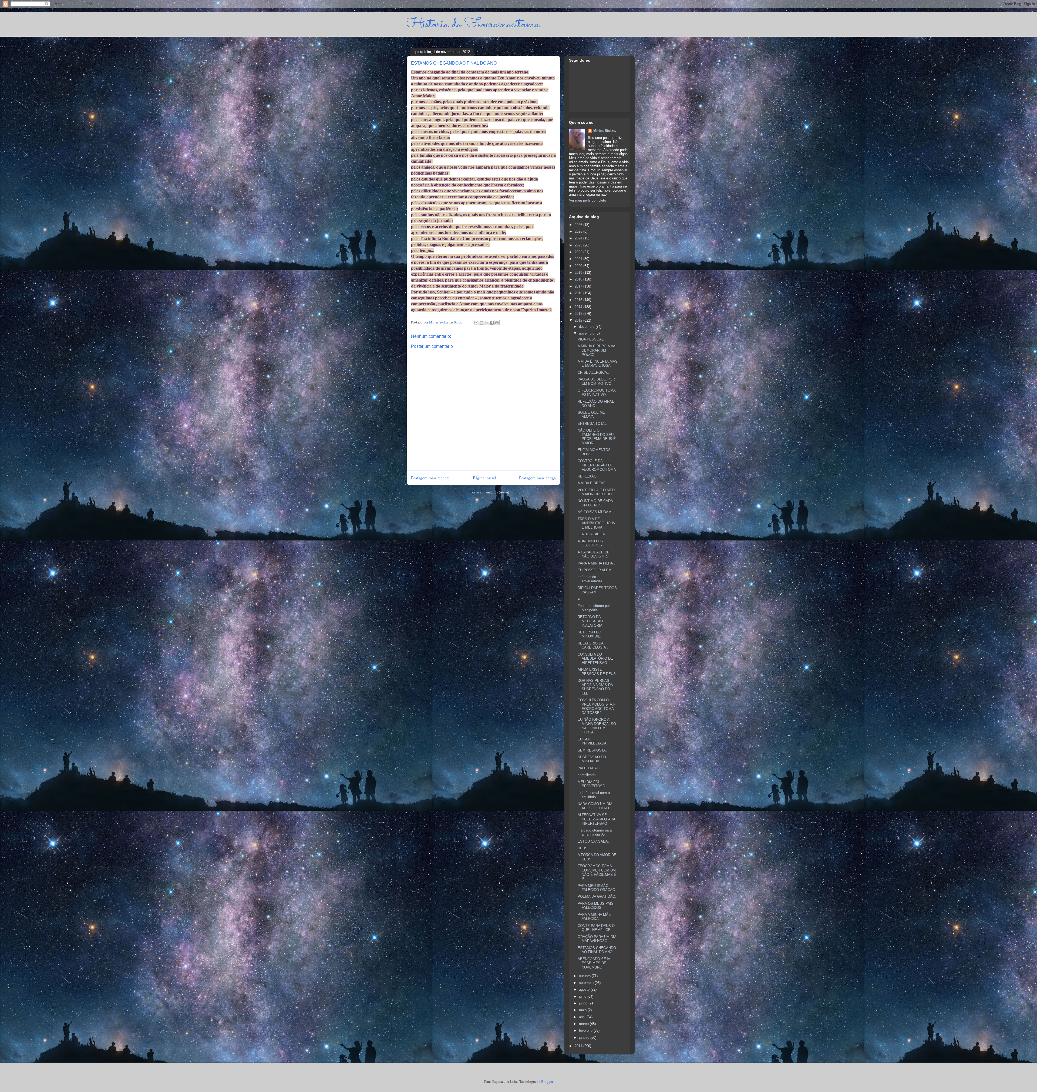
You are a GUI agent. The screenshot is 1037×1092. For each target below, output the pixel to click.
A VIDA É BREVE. (592, 483)
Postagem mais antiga (537, 477)
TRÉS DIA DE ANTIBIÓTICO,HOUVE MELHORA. (596, 523)
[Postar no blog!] (481, 322)
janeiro (584, 1038)
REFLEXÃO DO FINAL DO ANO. (596, 403)
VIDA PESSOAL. (591, 339)
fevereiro (586, 1030)
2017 (579, 286)
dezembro (587, 327)
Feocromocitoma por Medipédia (594, 608)
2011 (579, 1046)
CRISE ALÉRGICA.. (593, 372)
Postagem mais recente (430, 477)
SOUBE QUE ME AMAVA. (591, 414)
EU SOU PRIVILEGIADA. (593, 741)
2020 (579, 266)
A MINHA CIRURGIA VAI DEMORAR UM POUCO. (597, 350)
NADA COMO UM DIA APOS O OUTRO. (595, 806)
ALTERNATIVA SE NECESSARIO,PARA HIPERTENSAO (596, 819)
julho (583, 996)
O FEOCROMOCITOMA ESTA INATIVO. (596, 392)
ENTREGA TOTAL (592, 424)
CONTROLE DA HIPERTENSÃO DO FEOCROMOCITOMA (597, 465)
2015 (579, 300)
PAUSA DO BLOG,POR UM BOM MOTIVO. (596, 381)
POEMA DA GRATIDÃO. (597, 896)
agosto (585, 989)
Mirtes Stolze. (604, 131)
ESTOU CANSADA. (593, 841)
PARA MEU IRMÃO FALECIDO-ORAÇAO (596, 888)
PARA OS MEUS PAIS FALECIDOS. (596, 905)
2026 (579, 225)
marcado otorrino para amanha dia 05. (595, 832)
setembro (587, 983)
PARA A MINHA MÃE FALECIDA (594, 917)
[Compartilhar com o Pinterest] (497, 322)
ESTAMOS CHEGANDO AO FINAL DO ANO (597, 950)
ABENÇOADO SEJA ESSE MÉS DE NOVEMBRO (594, 963)
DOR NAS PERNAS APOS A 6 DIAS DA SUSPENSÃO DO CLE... (595, 687)
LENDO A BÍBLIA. (592, 534)
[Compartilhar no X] (486, 322)
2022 (579, 252)
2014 (579, 307)
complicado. (587, 775)
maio (583, 1010)
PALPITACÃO (589, 768)
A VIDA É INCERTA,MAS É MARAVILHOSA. (598, 363)
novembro (587, 333)
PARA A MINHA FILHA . (596, 563)
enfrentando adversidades (590, 579)
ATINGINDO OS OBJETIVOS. (590, 543)
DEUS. (583, 848)
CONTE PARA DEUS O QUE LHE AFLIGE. (596, 928)
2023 (579, 245)
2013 (579, 314)
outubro (585, 976)
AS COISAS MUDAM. (595, 512)
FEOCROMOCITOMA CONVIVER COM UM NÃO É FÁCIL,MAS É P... (597, 872)
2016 (579, 293)
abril (583, 1017)
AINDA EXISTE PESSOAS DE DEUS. (597, 671)
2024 (579, 238)
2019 (579, 273)
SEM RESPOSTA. (592, 750)
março (584, 1024)
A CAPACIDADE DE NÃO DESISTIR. (594, 554)
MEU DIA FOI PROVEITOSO (591, 784)
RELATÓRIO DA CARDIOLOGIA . (593, 645)
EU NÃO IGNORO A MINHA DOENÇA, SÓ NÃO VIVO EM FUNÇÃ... (597, 725)
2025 (579, 231)
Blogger (547, 1081)
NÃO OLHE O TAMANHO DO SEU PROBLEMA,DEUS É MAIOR (597, 436)
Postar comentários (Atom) (489, 492)
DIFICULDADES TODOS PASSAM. (597, 590)
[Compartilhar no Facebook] (491, 322)
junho (583, 1003)
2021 (579, 259)
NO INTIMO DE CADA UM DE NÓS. (595, 503)
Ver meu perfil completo (587, 200)
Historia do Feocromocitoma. (474, 24)
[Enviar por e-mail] (476, 322)
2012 (579, 320)
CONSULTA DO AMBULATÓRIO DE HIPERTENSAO (595, 658)
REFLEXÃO (587, 476)
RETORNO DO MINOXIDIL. (589, 634)
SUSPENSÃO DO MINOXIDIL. (592, 759)
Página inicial (484, 477)
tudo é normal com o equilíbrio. (594, 795)
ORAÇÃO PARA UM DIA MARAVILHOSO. (597, 939)
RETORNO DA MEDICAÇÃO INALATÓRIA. (591, 621)
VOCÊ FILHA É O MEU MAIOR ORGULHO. (596, 492)
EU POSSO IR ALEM (594, 570)
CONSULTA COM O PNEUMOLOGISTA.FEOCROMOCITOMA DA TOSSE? (596, 706)
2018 (579, 279)
